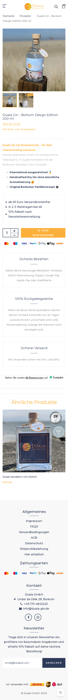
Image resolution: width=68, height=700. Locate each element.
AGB (34, 537)
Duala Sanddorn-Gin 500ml (20, 476)
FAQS (34, 526)
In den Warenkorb (43, 233)
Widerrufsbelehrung (34, 549)
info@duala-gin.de (36, 608)
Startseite (8, 16)
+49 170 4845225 (36, 604)
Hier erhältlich (34, 554)
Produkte (26, 16)
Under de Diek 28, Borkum (36, 599)
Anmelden (54, 662)
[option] (34, 60)
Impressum (34, 521)
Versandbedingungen (34, 532)
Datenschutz (34, 543)
